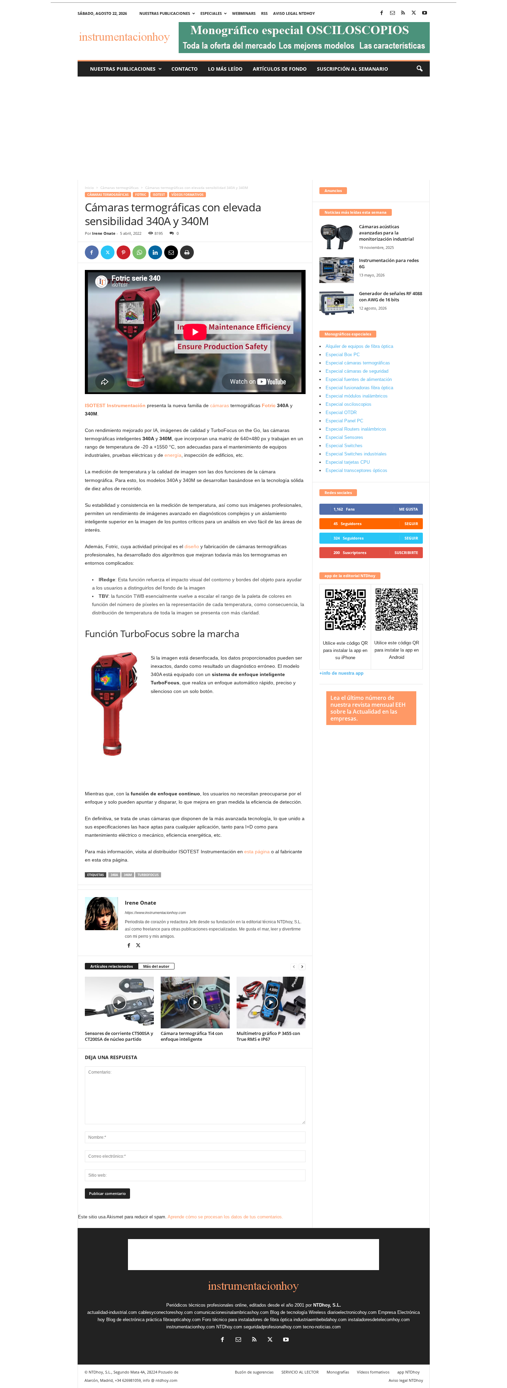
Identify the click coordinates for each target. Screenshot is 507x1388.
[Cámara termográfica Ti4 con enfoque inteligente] (195, 1002)
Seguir (411, 523)
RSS (264, 13)
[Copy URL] (203, 252)
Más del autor (156, 966)
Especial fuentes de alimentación (359, 379)
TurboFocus (148, 875)
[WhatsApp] (139, 252)
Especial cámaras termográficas (358, 362)
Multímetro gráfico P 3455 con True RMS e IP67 (268, 1036)
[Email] (171, 252)
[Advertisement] (253, 128)
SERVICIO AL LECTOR (300, 1372)
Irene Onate (104, 233)
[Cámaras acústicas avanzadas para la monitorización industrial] (336, 236)
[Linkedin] (155, 252)
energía (173, 455)
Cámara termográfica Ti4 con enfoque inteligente (192, 1036)
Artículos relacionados (111, 966)
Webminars (244, 13)
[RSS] (403, 13)
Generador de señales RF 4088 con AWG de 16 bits (390, 296)
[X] (414, 13)
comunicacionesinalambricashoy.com (231, 1312)
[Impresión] (187, 252)
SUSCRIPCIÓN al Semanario (352, 69)
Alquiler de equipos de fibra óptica (359, 346)
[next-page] (302, 966)
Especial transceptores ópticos (356, 470)
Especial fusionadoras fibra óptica (359, 387)
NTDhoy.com (229, 1326)
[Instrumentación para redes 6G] (336, 270)
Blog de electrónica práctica (134, 1319)
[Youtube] (424, 13)
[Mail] (392, 13)
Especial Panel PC (344, 420)
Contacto (184, 69)
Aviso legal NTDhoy (294, 13)
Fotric (140, 194)
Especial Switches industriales (356, 453)
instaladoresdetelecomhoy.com (379, 1319)
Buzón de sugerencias (254, 1372)
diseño (192, 546)
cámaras (219, 405)
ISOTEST (159, 194)
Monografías (338, 1372)
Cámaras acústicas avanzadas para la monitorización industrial (386, 232)
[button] (419, 69)
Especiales (211, 13)
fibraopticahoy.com (182, 1319)
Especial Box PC (343, 354)
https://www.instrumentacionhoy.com (155, 913)
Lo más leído (225, 69)
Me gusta (408, 509)
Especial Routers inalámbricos (356, 429)
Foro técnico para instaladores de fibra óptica (247, 1319)
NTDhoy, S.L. (327, 1305)
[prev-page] (293, 966)
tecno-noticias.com (322, 1326)
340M (128, 875)
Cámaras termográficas (119, 187)
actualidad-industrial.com (112, 1312)
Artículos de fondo (280, 69)
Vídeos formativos (187, 194)
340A (114, 875)
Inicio (89, 187)
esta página (257, 851)
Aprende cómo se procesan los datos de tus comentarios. (225, 1216)
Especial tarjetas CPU (348, 462)
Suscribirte (406, 552)
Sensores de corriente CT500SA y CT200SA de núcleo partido (119, 1036)
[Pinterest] (123, 252)
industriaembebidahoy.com (320, 1319)
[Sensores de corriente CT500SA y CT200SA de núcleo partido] (119, 1002)
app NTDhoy (408, 1372)
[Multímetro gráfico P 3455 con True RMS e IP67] (271, 1002)
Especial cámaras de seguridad (357, 371)
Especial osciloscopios (348, 404)
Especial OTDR (341, 412)
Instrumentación (126, 405)
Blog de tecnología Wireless (298, 1312)
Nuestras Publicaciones (123, 69)
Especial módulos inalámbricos (357, 396)
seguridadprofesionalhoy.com (272, 1326)
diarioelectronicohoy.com (352, 1312)
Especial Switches (344, 445)
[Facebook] (382, 13)
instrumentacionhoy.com (190, 1326)
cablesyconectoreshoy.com (165, 1312)
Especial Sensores (344, 437)
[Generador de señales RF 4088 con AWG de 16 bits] (336, 303)
